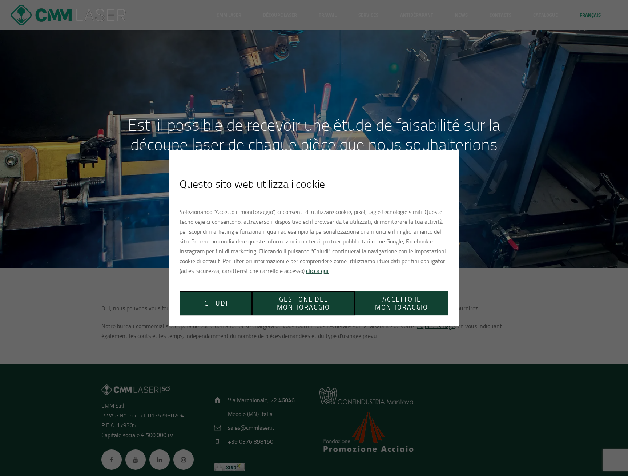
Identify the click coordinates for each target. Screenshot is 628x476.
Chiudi (216, 303)
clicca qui (317, 271)
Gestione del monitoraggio (303, 303)
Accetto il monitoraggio (401, 303)
